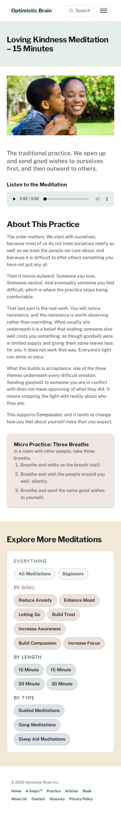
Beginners (73, 573)
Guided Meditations (39, 710)
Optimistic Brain (31, 10)
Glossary (57, 799)
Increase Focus (84, 643)
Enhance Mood (79, 600)
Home (16, 791)
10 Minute (29, 669)
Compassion (49, 414)
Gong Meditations (37, 724)
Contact (38, 799)
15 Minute (61, 669)
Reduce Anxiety (35, 600)
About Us (19, 799)
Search (82, 10)
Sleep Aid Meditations (42, 739)
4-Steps (34, 791)
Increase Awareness (40, 628)
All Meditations (35, 573)
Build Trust (63, 614)
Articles (71, 791)
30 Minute (62, 683)
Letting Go (29, 614)
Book (87, 791)
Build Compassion (37, 643)
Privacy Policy (81, 799)
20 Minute (29, 683)
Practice (53, 791)
